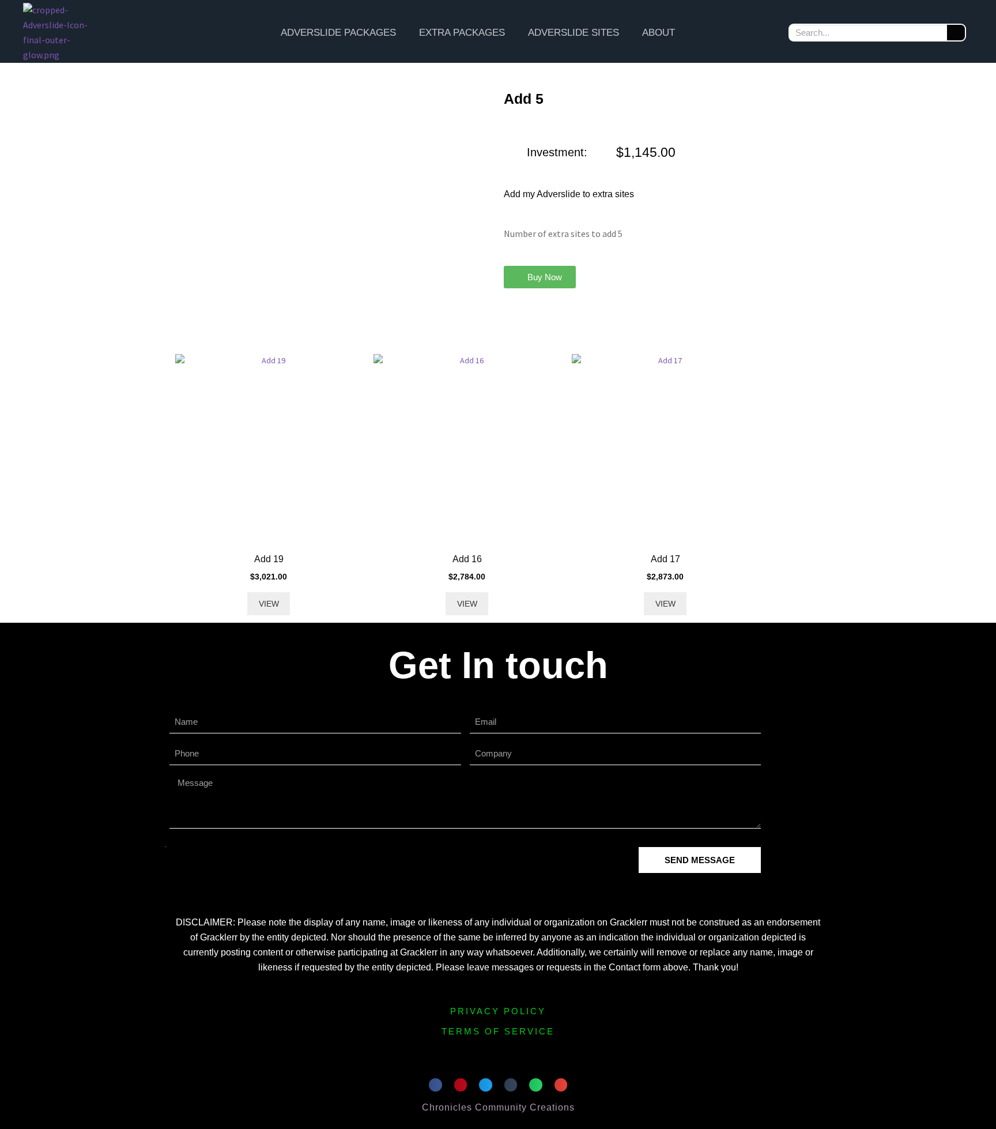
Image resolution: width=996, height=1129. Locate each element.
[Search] (956, 32)
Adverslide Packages (338, 32)
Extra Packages (462, 32)
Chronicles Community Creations (498, 1107)
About (658, 32)
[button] (540, 277)
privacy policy (498, 1011)
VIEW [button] (269, 603)
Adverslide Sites (573, 32)
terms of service (498, 1031)
